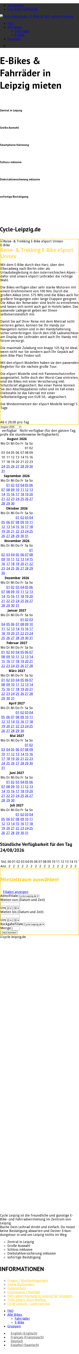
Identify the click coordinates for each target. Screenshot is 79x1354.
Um (3, 908)
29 (26, 466)
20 (31, 494)
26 (13, 466)
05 (26, 485)
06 (31, 485)
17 (17, 494)
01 (8, 485)
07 (3, 490)
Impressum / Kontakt (23, 1292)
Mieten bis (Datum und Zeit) (21, 912)
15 (8, 494)
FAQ (10, 23)
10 (17, 490)
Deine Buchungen (20, 1284)
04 (22, 485)
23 (13, 499)
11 (22, 490)
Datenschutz (16, 1288)
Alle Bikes (14, 27)
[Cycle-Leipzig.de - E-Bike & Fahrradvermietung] (37, 16)
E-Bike (19, 35)
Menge (5, 928)
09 (13, 490)
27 (17, 466)
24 (3, 466)
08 (8, 490)
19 (26, 494)
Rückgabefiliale (11, 924)
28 (22, 466)
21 (3, 499)
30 (31, 466)
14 (3, 494)
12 (26, 490)
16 (13, 494)
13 (31, 490)
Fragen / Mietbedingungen (27, 1280)
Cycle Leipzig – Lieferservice (28, 1304)
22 (8, 499)
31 (3, 471)
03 (17, 485)
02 (13, 485)
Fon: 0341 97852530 (22, 9)
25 (8, 466)
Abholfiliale (9, 896)
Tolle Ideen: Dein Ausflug (26, 1300)
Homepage (15, 5)
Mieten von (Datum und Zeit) (22, 900)
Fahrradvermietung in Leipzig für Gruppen (39, 1296)
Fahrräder (22, 31)
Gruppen (14, 39)
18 (22, 494)
